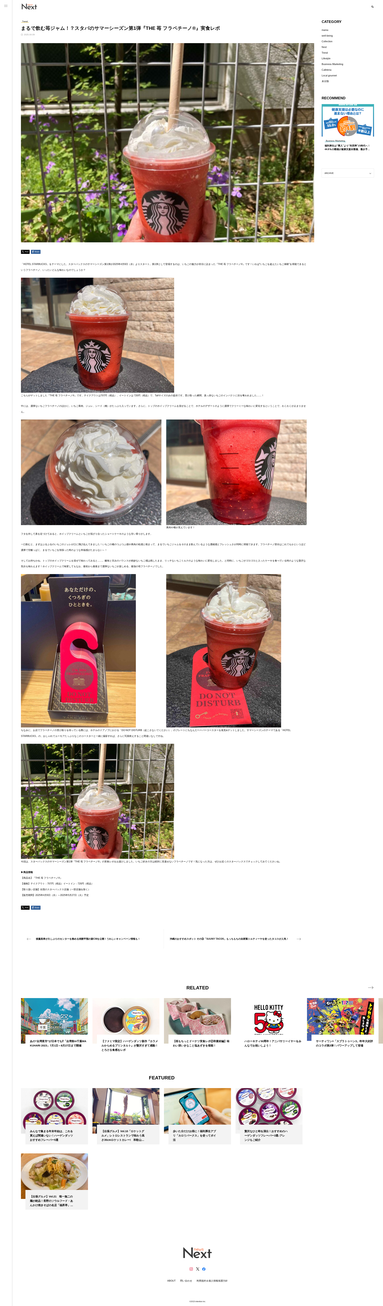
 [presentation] (370, 987)
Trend (325, 53)
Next (324, 47)
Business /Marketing (332, 64)
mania (325, 30)
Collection (327, 41)
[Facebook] (203, 1269)
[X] (197, 1269)
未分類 (325, 81)
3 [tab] (351, 133)
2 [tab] (348, 133)
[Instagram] (191, 1269)
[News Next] (31, 6)
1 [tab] (345, 133)
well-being (327, 35)
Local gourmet (329, 75)
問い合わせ (186, 1281)
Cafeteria (326, 70)
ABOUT (171, 1281)
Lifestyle (326, 58)
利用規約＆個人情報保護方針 (212, 1281)
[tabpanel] (348, 129)
